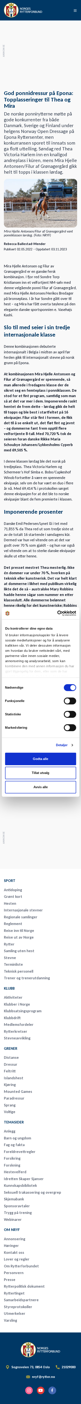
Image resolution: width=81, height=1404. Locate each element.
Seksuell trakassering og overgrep (32, 1192)
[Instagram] (29, 1390)
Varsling (10, 1320)
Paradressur (14, 1098)
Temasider (14, 1122)
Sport (9, 881)
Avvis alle (40, 787)
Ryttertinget (14, 1293)
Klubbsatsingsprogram (22, 1011)
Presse (9, 1279)
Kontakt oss (14, 1252)
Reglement (13, 923)
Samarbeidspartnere (21, 1300)
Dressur (10, 1064)
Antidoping (13, 890)
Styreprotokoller (18, 1306)
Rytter (9, 944)
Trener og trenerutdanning (27, 978)
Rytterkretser (15, 1031)
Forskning (12, 1165)
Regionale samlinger (20, 917)
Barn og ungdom (17, 1138)
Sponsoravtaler (17, 1206)
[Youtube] (40, 1390)
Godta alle (40, 759)
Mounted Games (18, 1091)
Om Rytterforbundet (21, 1266)
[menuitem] (34, 881)
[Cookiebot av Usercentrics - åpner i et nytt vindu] (57, 613)
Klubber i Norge (17, 1004)
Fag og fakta (14, 1144)
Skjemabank (14, 1199)
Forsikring (12, 1158)
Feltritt (10, 1071)
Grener (10, 1048)
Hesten (10, 903)
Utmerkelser (14, 1313)
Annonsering (14, 1239)
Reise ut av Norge (19, 937)
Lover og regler (16, 1259)
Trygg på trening (18, 1212)
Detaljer (62, 745)
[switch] (70, 700)
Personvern (14, 1272)
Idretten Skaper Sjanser (24, 1178)
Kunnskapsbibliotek (20, 1185)
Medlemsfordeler (18, 1024)
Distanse (11, 1057)
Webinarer (13, 1219)
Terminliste (13, 964)
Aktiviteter (13, 997)
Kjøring (10, 1084)
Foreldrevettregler (19, 1151)
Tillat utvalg (40, 773)
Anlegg (9, 1131)
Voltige (9, 1111)
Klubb (9, 988)
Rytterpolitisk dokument (24, 1286)
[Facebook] (52, 1390)
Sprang (10, 1105)
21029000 (68, 1367)
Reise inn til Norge (19, 930)
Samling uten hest (19, 950)
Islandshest (13, 1078)
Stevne (10, 957)
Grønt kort (13, 896)
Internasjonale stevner (23, 910)
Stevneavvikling (17, 1038)
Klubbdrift (12, 1018)
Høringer (11, 1245)
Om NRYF (12, 1230)
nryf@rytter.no (43, 1377)
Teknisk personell (18, 971)
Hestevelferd (15, 1172)
